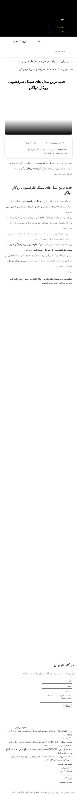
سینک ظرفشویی (46, 163)
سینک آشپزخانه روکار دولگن (34, 168)
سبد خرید (68, 774)
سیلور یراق (67, 61)
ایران (44, 201)
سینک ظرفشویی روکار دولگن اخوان (26, 244)
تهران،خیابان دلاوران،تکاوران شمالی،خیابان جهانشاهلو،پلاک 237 (42, 731)
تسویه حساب (66, 782)
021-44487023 (51, 742)
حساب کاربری (65, 771)
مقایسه (38, 41)
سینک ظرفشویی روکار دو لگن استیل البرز (52, 250)
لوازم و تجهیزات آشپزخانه (55, 153)
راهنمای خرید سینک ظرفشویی (38, 61)
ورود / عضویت (19, 41)
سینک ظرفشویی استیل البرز (19, 206)
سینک (14, 255)
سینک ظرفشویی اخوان (46, 206)
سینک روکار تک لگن (16, 260)
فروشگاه (68, 778)
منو (62, 19)
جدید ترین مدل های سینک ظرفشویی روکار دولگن (46, 69)
